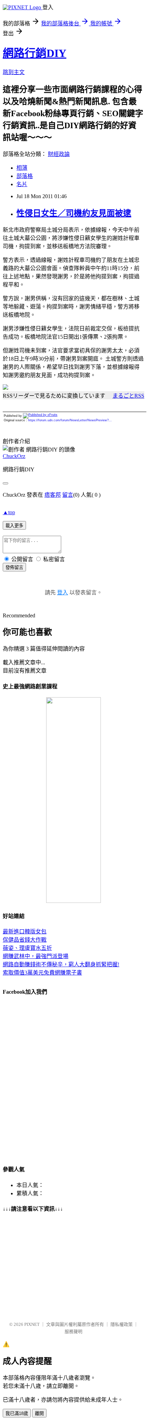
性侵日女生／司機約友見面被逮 (73, 213)
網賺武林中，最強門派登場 (35, 956)
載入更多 (14, 525)
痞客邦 (52, 495)
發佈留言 (14, 567)
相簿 (21, 168)
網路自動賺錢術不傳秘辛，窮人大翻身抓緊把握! (61, 964)
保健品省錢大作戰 (24, 940)
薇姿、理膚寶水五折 (27, 948)
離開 (39, 1413)
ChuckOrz (14, 456)
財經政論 (59, 154)
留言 (67, 495)
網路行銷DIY (34, 53)
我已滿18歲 (16, 1413)
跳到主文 (14, 72)
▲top (9, 512)
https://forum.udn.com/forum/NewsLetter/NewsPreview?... (70, 420)
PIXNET (32, 1324)
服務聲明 (73, 1331)
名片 (21, 184)
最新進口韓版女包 (24, 931)
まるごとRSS (128, 396)
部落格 (24, 176)
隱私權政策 (121, 1324)
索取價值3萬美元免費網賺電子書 (42, 973)
